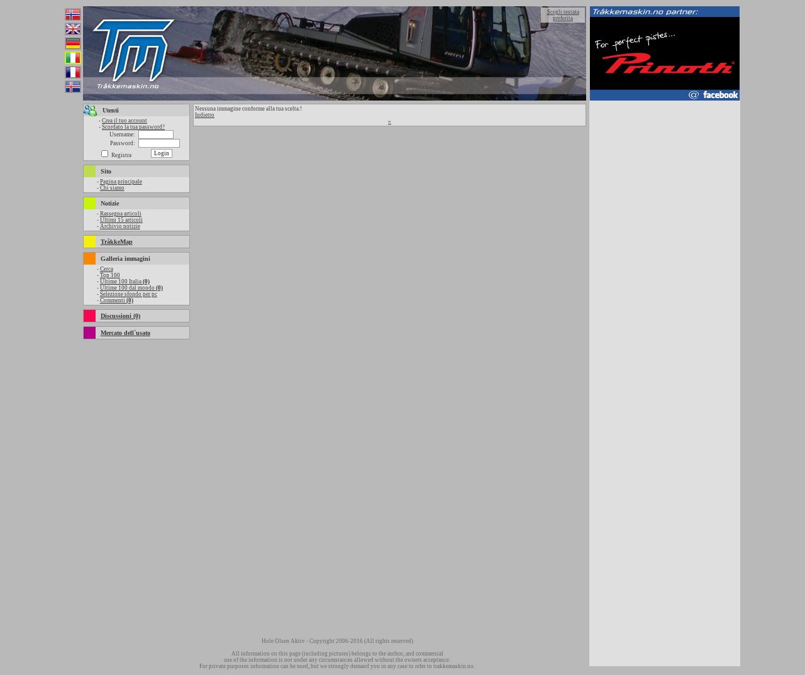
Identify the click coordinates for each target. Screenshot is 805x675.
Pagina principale (121, 181)
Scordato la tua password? (133, 127)
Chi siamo (112, 188)
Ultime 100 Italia (125, 281)
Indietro (204, 115)
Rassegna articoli (121, 214)
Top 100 (110, 275)
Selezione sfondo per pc (128, 294)
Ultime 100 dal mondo (131, 288)
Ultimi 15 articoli (121, 220)
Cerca (106, 269)
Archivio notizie (120, 226)
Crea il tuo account (124, 121)
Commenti (116, 300)
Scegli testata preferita (563, 15)
